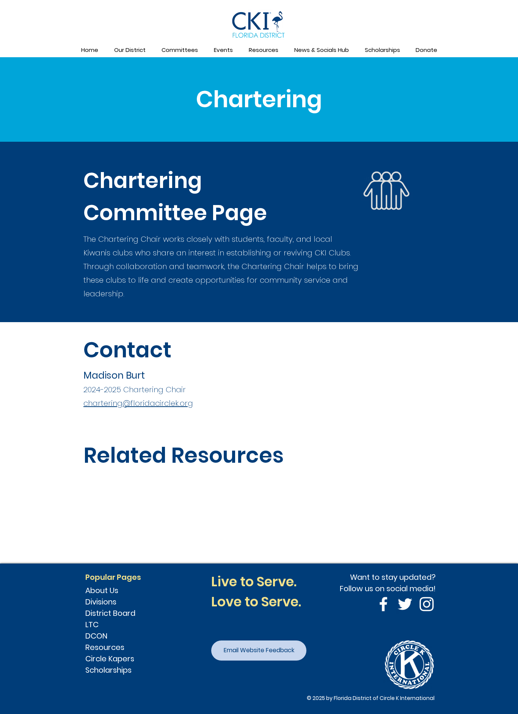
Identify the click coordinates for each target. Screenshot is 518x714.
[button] (129, 50)
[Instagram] (426, 604)
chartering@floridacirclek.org (138, 403)
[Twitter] (405, 604)
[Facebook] (383, 604)
